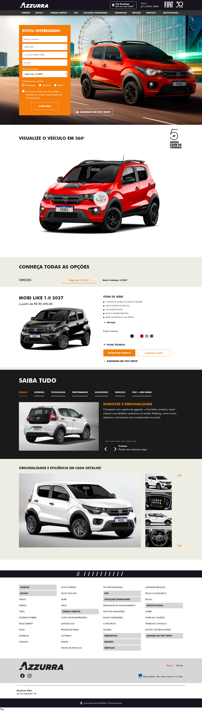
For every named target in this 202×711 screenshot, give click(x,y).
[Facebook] (22, 676)
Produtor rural (70, 630)
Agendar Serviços (155, 587)
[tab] (79, 280)
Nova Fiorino (68, 587)
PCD (76, 13)
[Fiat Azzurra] (34, 5)
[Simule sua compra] (36, 676)
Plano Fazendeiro (113, 617)
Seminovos (121, 13)
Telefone (46, 85)
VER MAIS (110, 322)
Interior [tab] (39, 392)
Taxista (64, 642)
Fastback (24, 636)
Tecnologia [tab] (58, 392)
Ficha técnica (116, 344)
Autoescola (68, 623)
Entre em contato (155, 617)
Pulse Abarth (26, 623)
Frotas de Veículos (71, 648)
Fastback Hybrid (28, 617)
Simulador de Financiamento (119, 605)
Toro (22, 611)
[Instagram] (29, 676)
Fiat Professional (113, 587)
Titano (22, 599)
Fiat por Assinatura (114, 611)
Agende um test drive (159, 636)
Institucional (171, 13)
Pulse (22, 630)
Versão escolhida (30, 69)
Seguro (107, 630)
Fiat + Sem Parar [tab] (142, 392)
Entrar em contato (119, 353)
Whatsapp (30, 85)
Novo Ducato (69, 593)
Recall (148, 599)
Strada (22, 605)
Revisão (136, 13)
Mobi (63, 599)
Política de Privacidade (48, 91)
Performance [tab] (80, 392)
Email (60, 85)
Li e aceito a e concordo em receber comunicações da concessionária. (44, 94)
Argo (64, 605)
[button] (106, 459)
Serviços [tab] (120, 392)
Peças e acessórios (155, 593)
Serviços (151, 13)
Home (169, 665)
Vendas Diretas (58, 13)
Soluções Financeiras (95, 13)
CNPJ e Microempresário (74, 617)
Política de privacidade (158, 630)
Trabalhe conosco (156, 623)
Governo (66, 636)
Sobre (148, 611)
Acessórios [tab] (101, 392)
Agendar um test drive (95, 112)
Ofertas (26, 13)
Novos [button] (39, 13)
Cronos (23, 642)
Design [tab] (23, 392)
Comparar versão (154, 353)
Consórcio (109, 623)
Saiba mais (45, 106)
